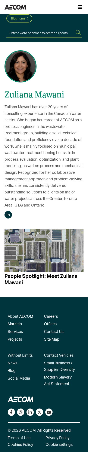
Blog (12, 370)
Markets (15, 323)
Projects (15, 339)
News (12, 362)
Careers (51, 316)
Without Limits (20, 355)
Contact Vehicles (58, 355)
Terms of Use (19, 437)
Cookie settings (59, 444)
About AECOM (20, 316)
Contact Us (53, 331)
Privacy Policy (57, 437)
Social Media (19, 378)
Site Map (51, 339)
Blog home (18, 18)
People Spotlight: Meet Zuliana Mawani (40, 279)
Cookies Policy (20, 444)
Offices (50, 323)
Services (15, 331)
